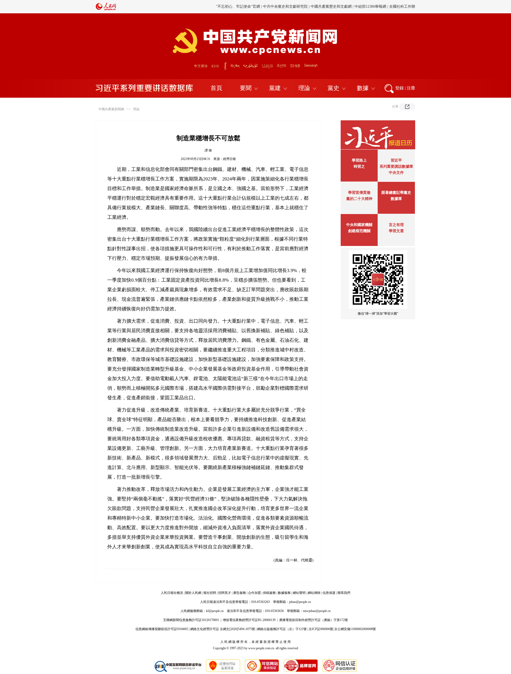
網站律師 (314, 593)
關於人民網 (193, 593)
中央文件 (396, 173)
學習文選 (396, 231)
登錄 (399, 88)
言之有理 (396, 225)
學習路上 (359, 160)
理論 (304, 88)
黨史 (333, 88)
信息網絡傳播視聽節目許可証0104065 (161, 629)
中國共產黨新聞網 (111, 109)
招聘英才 (224, 593)
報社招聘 (209, 593)
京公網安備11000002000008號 (355, 629)
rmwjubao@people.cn (317, 611)
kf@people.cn (215, 611)
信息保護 (329, 593)
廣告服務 (239, 593)
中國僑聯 (331, 7)
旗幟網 (265, 7)
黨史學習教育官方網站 (239, 7)
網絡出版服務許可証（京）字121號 (282, 629)
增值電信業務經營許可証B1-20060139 (249, 620)
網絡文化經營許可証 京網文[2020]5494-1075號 (222, 629)
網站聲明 (299, 593)
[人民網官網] (106, 9)
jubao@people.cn (300, 602)
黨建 (275, 88)
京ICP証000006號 (321, 629)
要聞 (246, 88)
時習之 (359, 166)
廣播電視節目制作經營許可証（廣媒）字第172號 (313, 620)
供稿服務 (269, 593)
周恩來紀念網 (379, 7)
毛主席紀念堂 (353, 7)
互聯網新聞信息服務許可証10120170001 (191, 620)
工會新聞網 (312, 7)
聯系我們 (343, 593)
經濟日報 (229, 159)
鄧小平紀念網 (404, 7)
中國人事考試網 (287, 7)
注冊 (411, 88)
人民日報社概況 (172, 593)
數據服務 (284, 593)
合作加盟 (254, 593)
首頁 (216, 88)
